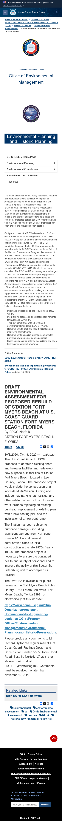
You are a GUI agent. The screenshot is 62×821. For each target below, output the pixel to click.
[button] (14, 5)
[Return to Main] (53, 740)
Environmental (22, 708)
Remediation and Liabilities (22, 175)
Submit (45, 804)
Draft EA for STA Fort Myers (24, 696)
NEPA (45, 715)
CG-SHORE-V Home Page (21, 157)
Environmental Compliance (22, 169)
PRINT (8, 447)
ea (26, 711)
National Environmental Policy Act (31, 718)
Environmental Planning (20, 163)
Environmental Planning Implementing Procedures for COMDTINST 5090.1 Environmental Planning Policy (30, 368)
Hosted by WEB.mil (30, 817)
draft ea (32, 715)
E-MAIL (20, 447)
